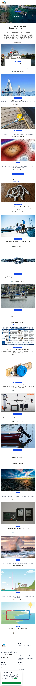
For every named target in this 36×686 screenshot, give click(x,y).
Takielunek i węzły (18, 97)
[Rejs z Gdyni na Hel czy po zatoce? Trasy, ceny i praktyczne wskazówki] (18, 55)
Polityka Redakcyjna (30, 676)
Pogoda (18, 162)
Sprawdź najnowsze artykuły (18, 174)
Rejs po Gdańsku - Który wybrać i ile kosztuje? (25, 645)
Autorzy (3, 662)
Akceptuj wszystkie (11, 683)
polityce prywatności (15, 678)
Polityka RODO (24, 676)
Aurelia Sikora (3, 664)
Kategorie (20, 662)
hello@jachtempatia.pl (6, 657)
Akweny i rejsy (18, 11)
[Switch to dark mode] (32, 2)
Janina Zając (3, 667)
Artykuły (20, 643)
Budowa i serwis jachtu (18, 347)
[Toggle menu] (33, 2)
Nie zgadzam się (11, 680)
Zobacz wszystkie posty (18, 181)
